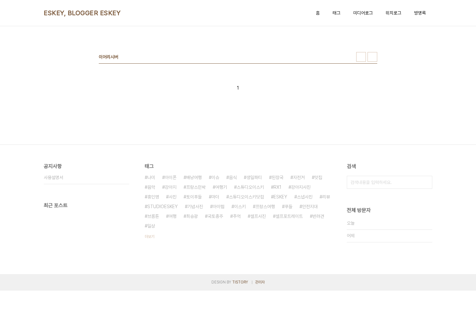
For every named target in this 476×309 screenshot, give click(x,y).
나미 (151, 177)
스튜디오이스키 (250, 187)
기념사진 (195, 206)
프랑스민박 (196, 187)
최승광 (192, 216)
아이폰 (170, 177)
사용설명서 (53, 177)
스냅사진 (304, 196)
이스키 (240, 206)
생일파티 (254, 177)
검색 (426, 182)
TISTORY (240, 282)
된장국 (277, 177)
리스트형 (372, 57)
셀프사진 (258, 216)
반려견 (318, 216)
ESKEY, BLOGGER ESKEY (82, 13)
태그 (336, 13)
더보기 (149, 236)
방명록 (420, 13)
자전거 (299, 177)
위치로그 (393, 13)
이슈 (215, 177)
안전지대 (310, 206)
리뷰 (326, 196)
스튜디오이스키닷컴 (246, 196)
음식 (233, 177)
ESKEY (280, 196)
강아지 (170, 187)
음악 (151, 187)
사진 (172, 196)
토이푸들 (194, 196)
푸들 (288, 206)
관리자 (260, 282)
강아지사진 (301, 187)
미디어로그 (363, 13)
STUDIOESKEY (162, 206)
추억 (237, 216)
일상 (151, 226)
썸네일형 (361, 57)
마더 (215, 196)
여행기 (221, 187)
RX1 (277, 187)
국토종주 (215, 216)
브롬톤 (153, 216)
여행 (172, 216)
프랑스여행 (265, 206)
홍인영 (153, 196)
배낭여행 (194, 177)
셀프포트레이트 (289, 216)
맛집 (318, 177)
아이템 (218, 206)
